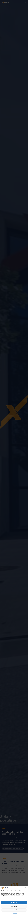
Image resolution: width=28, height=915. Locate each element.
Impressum (15, 913)
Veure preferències (14, 910)
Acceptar (14, 902)
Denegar (14, 906)
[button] (26, 887)
